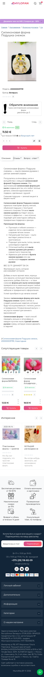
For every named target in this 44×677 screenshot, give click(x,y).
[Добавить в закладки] (16, 372)
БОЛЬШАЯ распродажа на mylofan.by (31, 448)
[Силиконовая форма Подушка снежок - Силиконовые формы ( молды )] (22, 61)
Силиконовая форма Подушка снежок (20, 339)
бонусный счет (27, 136)
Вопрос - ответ (31, 158)
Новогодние (20, 341)
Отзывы (17, 158)
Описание (6, 158)
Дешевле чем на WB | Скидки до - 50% (21, 21)
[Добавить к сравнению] (11, 372)
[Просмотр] (6, 372)
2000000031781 (7, 341)
